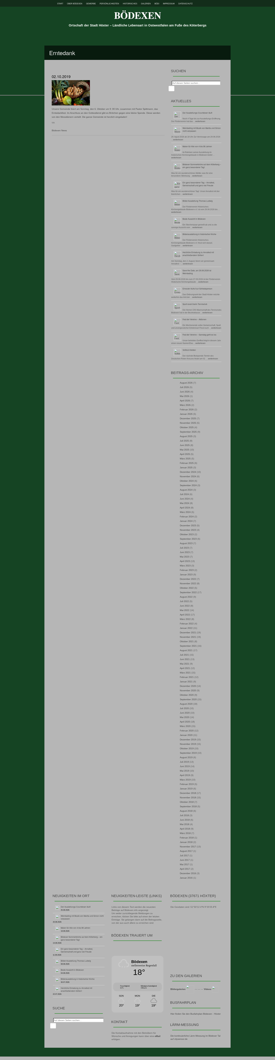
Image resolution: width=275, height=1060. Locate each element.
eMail (157, 1036)
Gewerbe (91, 4)
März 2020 (185, 726)
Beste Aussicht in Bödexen (194, 218)
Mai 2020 (184, 717)
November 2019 (188, 744)
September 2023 (188, 539)
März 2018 (185, 833)
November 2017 (188, 846)
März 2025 (185, 458)
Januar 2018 (186, 842)
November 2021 (188, 637)
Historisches (130, 4)
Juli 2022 (184, 601)
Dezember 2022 (188, 579)
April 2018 (185, 828)
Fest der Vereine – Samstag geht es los (199, 334)
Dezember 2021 (188, 632)
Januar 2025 (186, 467)
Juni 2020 (185, 712)
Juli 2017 (184, 855)
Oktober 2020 (187, 695)
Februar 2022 (187, 623)
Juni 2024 (185, 498)
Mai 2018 (184, 824)
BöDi (157, 4)
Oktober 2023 (187, 534)
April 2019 (185, 775)
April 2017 (185, 869)
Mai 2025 (184, 449)
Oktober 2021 (187, 641)
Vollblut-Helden (189, 350)
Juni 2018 (185, 820)
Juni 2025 (185, 445)
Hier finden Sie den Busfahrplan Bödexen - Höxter (195, 1014)
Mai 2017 (184, 864)
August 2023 (186, 543)
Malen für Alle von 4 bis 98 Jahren (197, 146)
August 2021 (186, 650)
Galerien (146, 4)
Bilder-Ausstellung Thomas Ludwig (198, 200)
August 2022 (186, 597)
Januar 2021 (186, 681)
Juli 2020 (184, 708)
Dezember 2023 (188, 525)
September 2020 (188, 699)
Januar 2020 (186, 735)
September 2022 (188, 592)
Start (60, 4)
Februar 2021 (187, 677)
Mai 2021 (184, 663)
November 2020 (188, 690)
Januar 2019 (186, 788)
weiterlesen (200, 121)
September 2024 (188, 485)
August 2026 (186, 382)
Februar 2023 (187, 570)
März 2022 (185, 619)
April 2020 (185, 721)
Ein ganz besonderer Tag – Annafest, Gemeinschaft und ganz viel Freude (199, 184)
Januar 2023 (186, 574)
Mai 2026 (184, 396)
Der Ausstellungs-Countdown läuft (197, 112)
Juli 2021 (184, 655)
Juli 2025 (184, 440)
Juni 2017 (185, 860)
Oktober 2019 (187, 748)
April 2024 (185, 507)
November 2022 (188, 583)
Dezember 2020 (188, 686)
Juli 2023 (184, 547)
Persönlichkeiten (109, 4)
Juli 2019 (184, 762)
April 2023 (185, 561)
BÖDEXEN (137, 15)
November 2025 (188, 423)
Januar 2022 (186, 628)
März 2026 (185, 405)
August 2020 (186, 704)
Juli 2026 (184, 387)
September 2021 (188, 646)
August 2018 (186, 811)
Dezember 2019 (188, 739)
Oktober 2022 (187, 588)
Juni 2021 (185, 659)
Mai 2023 (184, 556)
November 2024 (188, 476)
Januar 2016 (186, 878)
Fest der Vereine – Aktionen (194, 319)
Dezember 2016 (188, 873)
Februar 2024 (187, 516)
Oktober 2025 (187, 427)
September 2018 (188, 806)
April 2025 (185, 454)
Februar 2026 (187, 409)
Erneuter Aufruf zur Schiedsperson (197, 288)
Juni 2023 (185, 552)
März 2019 (185, 779)
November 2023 (188, 530)
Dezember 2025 (188, 418)
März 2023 (185, 565)
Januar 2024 (186, 521)
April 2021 (185, 668)
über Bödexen (74, 4)
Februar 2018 (187, 837)
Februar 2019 (187, 784)
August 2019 (186, 757)
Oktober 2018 (187, 802)
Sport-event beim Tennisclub (195, 304)
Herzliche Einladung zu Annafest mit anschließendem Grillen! (198, 253)
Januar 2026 (186, 414)
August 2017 (186, 851)
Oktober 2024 (187, 481)
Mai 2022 (184, 610)
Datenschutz (185, 4)
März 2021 (185, 672)
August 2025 (186, 436)
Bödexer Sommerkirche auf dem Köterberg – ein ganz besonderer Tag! (202, 166)
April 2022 (185, 614)
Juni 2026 (185, 391)
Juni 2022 (185, 605)
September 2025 (188, 432)
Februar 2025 (187, 463)
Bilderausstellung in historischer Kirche (199, 234)
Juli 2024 (184, 494)
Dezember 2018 (188, 793)
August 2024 (186, 490)
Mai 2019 (184, 770)
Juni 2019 (185, 766)
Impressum (169, 4)
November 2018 (188, 797)
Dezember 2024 (188, 472)
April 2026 (185, 400)
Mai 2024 (184, 503)
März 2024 (185, 512)
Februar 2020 (187, 730)
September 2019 (188, 753)
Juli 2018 (184, 815)
